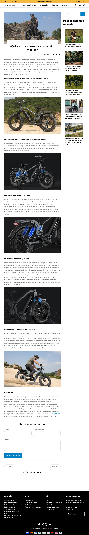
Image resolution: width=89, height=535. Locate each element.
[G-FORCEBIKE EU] (10, 5)
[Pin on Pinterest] (60, 54)
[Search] (82, 14)
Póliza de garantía (9, 507)
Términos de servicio (10, 509)
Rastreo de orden (30, 505)
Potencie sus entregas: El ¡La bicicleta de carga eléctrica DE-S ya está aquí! (73, 116)
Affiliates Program (51, 505)
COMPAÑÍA (8, 496)
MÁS (47, 496)
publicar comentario (13, 455)
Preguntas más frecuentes (33, 507)
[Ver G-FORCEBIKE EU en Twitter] (9, 1)
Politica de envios (9, 505)
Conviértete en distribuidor (54, 503)
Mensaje (7, 439)
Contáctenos (29, 500)
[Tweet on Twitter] (57, 54)
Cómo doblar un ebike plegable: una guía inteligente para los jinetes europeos (73, 92)
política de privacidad (10, 503)
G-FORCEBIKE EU (39, 528)
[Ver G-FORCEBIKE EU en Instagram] (12, 1)
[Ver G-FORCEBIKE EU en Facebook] (5, 1)
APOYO (27, 496)
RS (56, 414)
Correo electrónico (39, 429)
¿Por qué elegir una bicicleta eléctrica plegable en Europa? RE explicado (73, 68)
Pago (47, 500)
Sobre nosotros (9, 500)
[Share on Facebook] (53, 54)
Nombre (7, 429)
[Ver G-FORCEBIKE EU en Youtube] (16, 1)
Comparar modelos (31, 503)
